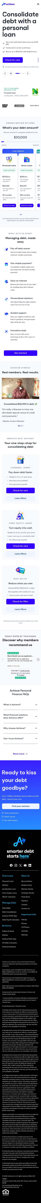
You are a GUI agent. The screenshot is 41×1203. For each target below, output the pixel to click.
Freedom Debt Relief (32, 986)
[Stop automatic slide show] (11, 73)
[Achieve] (20, 841)
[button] (20, 425)
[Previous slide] (5, 73)
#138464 (9, 972)
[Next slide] (28, 73)
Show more (18, 753)
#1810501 (5, 974)
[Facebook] (11, 865)
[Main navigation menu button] (38, 4)
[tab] (18, 73)
